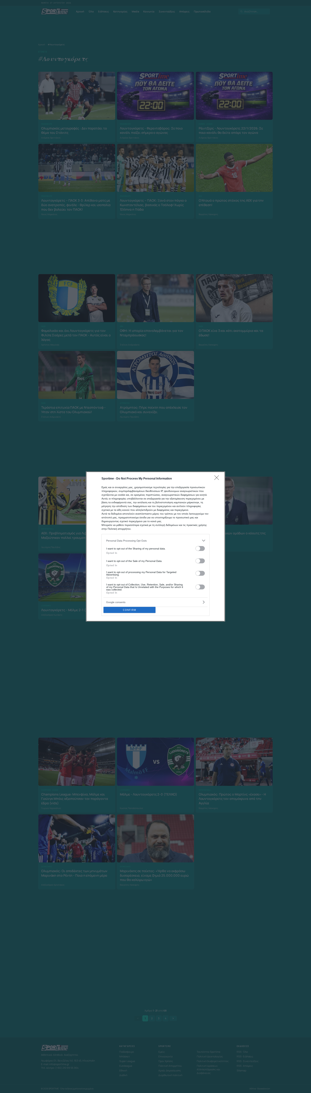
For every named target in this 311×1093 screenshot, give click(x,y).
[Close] (217, 478)
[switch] (200, 548)
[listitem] (155, 540)
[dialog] (155, 546)
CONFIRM (129, 610)
